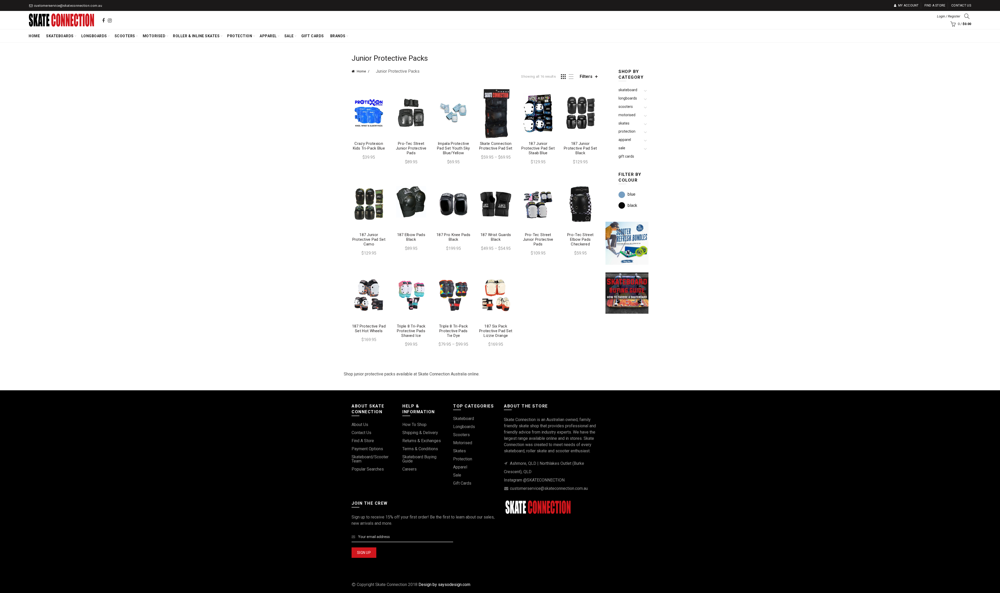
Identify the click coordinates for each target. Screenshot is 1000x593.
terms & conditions (420, 448)
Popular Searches (368, 469)
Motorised (154, 36)
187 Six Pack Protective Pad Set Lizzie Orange (495, 331)
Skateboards (60, 36)
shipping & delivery (420, 432)
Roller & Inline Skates (196, 36)
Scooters (125, 36)
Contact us (961, 5)
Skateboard (627, 90)
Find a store (935, 5)
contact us (361, 432)
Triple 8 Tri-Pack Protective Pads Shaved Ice (411, 331)
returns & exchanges (421, 440)
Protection (239, 36)
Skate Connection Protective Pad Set (495, 146)
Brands (338, 36)
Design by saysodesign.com (444, 584)
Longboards (94, 36)
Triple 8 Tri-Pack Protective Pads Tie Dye (453, 331)
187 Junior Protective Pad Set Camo (368, 239)
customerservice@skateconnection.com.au (68, 6)
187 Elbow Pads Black (411, 237)
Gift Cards (312, 36)
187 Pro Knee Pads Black (453, 237)
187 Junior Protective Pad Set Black (580, 148)
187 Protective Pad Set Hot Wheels (369, 328)
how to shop (414, 424)
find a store (363, 440)
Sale (289, 36)
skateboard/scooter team (370, 459)
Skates (623, 123)
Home (34, 36)
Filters (586, 76)
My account (908, 5)
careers (409, 469)
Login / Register (948, 16)
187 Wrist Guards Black (495, 237)
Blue (631, 194)
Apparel (268, 36)
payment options (367, 448)
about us (360, 424)
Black (632, 205)
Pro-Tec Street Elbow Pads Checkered (580, 239)
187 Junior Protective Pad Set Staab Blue (537, 148)
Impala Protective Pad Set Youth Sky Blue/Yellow (453, 148)
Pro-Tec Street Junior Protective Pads (411, 148)
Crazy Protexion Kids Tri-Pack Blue (369, 146)
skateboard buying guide (419, 459)
